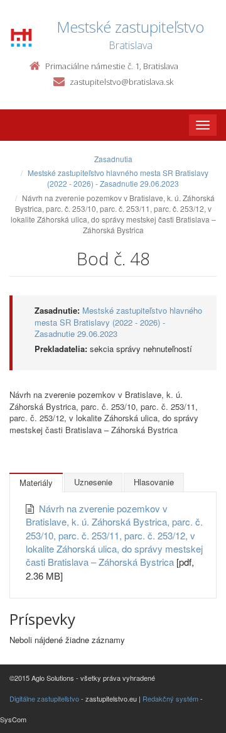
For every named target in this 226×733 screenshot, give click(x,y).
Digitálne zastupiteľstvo (44, 698)
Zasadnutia (113, 158)
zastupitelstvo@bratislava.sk (121, 81)
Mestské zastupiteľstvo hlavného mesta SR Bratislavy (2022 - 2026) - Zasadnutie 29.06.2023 (118, 178)
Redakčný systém (170, 698)
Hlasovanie (154, 482)
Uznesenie (93, 482)
